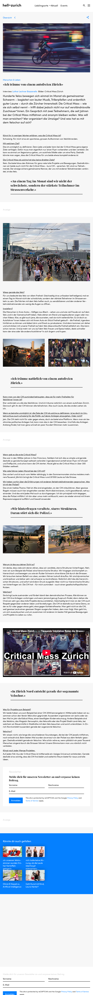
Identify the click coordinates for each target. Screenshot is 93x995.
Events (64, 5)
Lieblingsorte (41, 5)
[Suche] (84, 5)
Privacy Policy (72, 798)
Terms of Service (32, 800)
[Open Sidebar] (89, 5)
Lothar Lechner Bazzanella (24, 91)
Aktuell (54, 5)
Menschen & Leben (11, 79)
